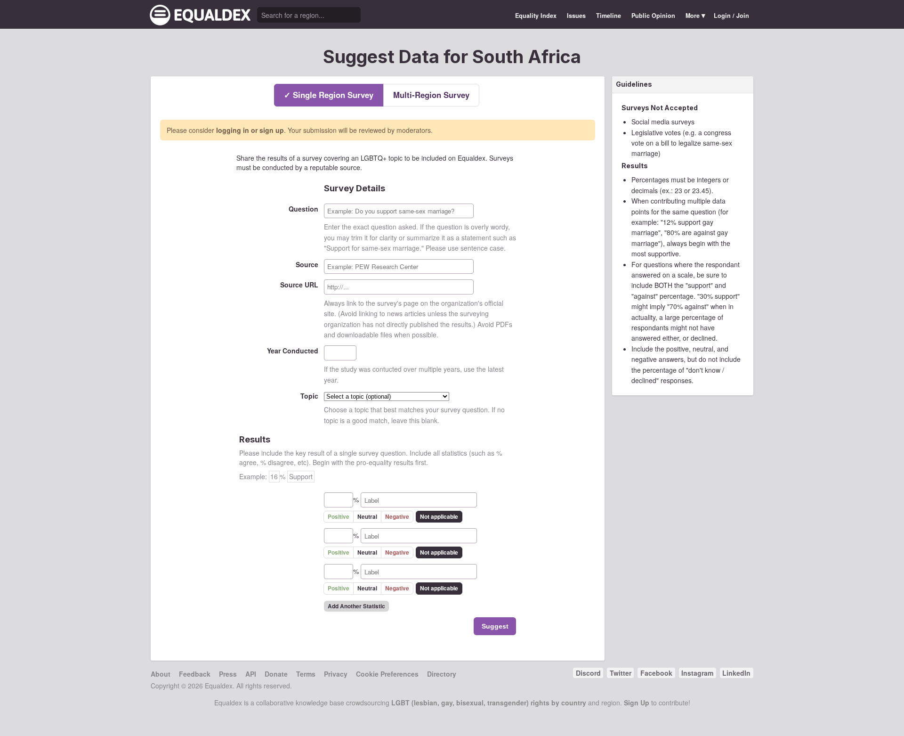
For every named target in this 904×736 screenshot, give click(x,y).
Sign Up (636, 702)
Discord (588, 673)
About (160, 674)
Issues (576, 15)
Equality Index (536, 15)
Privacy (335, 674)
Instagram (697, 673)
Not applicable (439, 517)
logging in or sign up (250, 130)
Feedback (194, 674)
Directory (441, 674)
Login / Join (731, 15)
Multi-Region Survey (431, 94)
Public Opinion (653, 15)
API (250, 674)
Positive (338, 517)
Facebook (656, 673)
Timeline (608, 15)
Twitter (620, 673)
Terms (305, 674)
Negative (397, 517)
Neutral (367, 517)
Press (228, 674)
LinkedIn (736, 673)
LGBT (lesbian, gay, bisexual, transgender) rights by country (488, 702)
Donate (276, 674)
